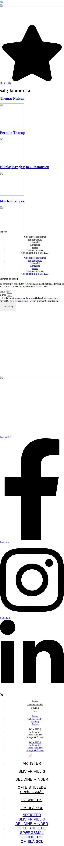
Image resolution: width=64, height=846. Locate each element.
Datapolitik (35, 242)
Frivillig (35, 708)
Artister (35, 701)
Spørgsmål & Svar (35, 737)
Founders (31, 800)
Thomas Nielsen (12, 98)
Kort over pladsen (35, 250)
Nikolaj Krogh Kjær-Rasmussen (24, 167)
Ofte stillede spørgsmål (35, 236)
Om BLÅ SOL (35, 732)
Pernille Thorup (12, 133)
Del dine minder (35, 704)
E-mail (3, 295)
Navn (3, 291)
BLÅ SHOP (35, 729)
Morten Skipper (12, 201)
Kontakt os (35, 244)
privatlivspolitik (22, 301)
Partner (35, 711)
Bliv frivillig (31, 771)
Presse (35, 247)
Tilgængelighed (35, 239)
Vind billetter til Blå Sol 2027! (35, 252)
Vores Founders (35, 734)
